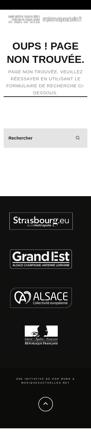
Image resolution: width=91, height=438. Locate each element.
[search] (77, 138)
